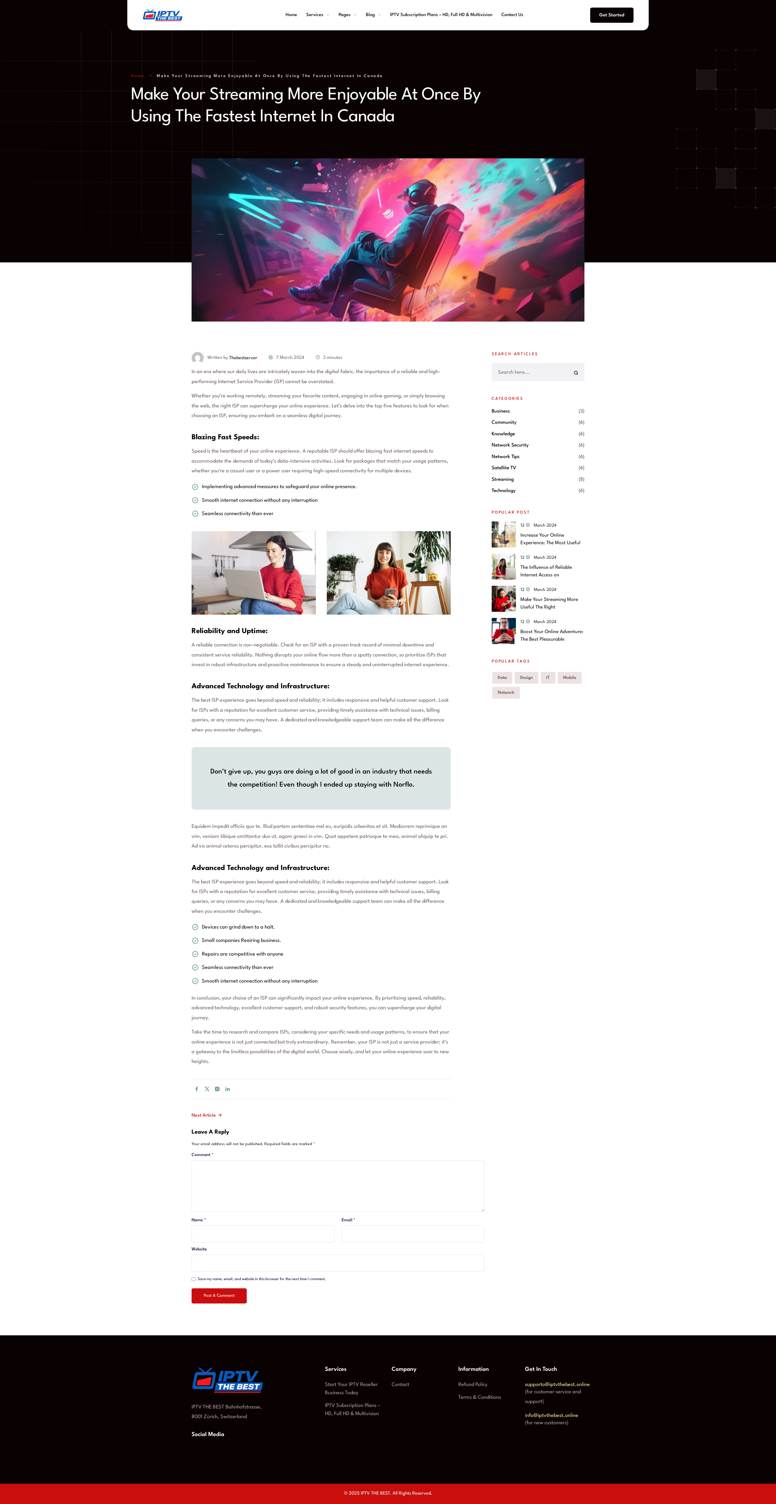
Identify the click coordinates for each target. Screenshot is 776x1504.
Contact (400, 1384)
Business (501, 411)
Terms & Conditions (479, 1397)
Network (506, 692)
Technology (504, 490)
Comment (202, 1155)
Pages (345, 15)
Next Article (204, 1115)
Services (314, 15)
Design (526, 678)
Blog (370, 15)
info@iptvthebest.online (551, 1415)
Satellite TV (504, 468)
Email (348, 1220)
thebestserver (243, 358)
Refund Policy (472, 1384)
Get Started (611, 15)
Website (199, 1249)
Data (502, 678)
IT (548, 678)
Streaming (503, 479)
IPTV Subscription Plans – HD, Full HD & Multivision (441, 15)
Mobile (569, 678)
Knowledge (503, 434)
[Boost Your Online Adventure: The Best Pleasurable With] (504, 631)
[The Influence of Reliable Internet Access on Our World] (504, 567)
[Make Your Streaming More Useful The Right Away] (504, 599)
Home (291, 15)
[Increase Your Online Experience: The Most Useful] (504, 534)
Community (504, 422)
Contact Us (512, 15)
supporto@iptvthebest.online (557, 1384)
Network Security (510, 445)
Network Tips (506, 456)
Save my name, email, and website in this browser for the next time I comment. (262, 1279)
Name (199, 1220)
